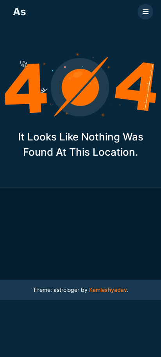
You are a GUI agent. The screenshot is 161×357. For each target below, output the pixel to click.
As (19, 11)
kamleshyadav (108, 289)
